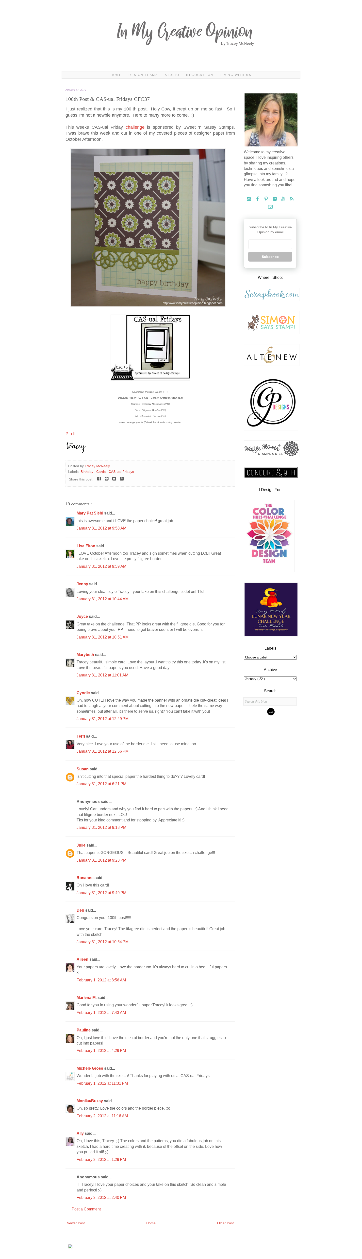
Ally (81, 1133)
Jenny (83, 584)
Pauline (84, 1030)
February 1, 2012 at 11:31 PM (102, 1083)
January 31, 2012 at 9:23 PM (101, 860)
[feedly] (292, 199)
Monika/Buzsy (90, 1101)
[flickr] (275, 199)
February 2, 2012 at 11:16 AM (102, 1116)
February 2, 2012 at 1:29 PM (101, 1159)
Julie (81, 845)
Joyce (83, 616)
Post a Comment (86, 1209)
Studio (172, 75)
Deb (81, 910)
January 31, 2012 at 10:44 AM (103, 599)
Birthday (87, 472)
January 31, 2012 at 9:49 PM (101, 893)
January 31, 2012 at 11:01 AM (102, 675)
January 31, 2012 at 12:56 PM (103, 751)
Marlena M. (87, 997)
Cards (101, 472)
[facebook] (258, 199)
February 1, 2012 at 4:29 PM (101, 1050)
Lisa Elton (86, 546)
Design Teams (143, 75)
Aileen (83, 959)
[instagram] (249, 199)
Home (116, 75)
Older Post (225, 1223)
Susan (83, 769)
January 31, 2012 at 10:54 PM (103, 942)
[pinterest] (266, 199)
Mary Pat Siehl (90, 513)
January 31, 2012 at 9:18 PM (101, 827)
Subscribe (270, 257)
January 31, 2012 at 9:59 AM (101, 566)
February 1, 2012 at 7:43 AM (101, 1013)
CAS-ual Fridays (121, 472)
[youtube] (284, 199)
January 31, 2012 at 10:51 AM (103, 637)
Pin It (71, 433)
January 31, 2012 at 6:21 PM (101, 784)
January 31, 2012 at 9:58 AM (101, 528)
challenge (136, 127)
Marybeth (86, 655)
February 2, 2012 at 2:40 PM (101, 1197)
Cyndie (84, 693)
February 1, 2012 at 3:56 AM (101, 980)
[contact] (270, 207)
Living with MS (236, 75)
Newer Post (76, 1223)
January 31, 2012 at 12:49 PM (103, 719)
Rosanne (86, 878)
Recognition (199, 75)
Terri (81, 736)
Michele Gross (90, 1068)
